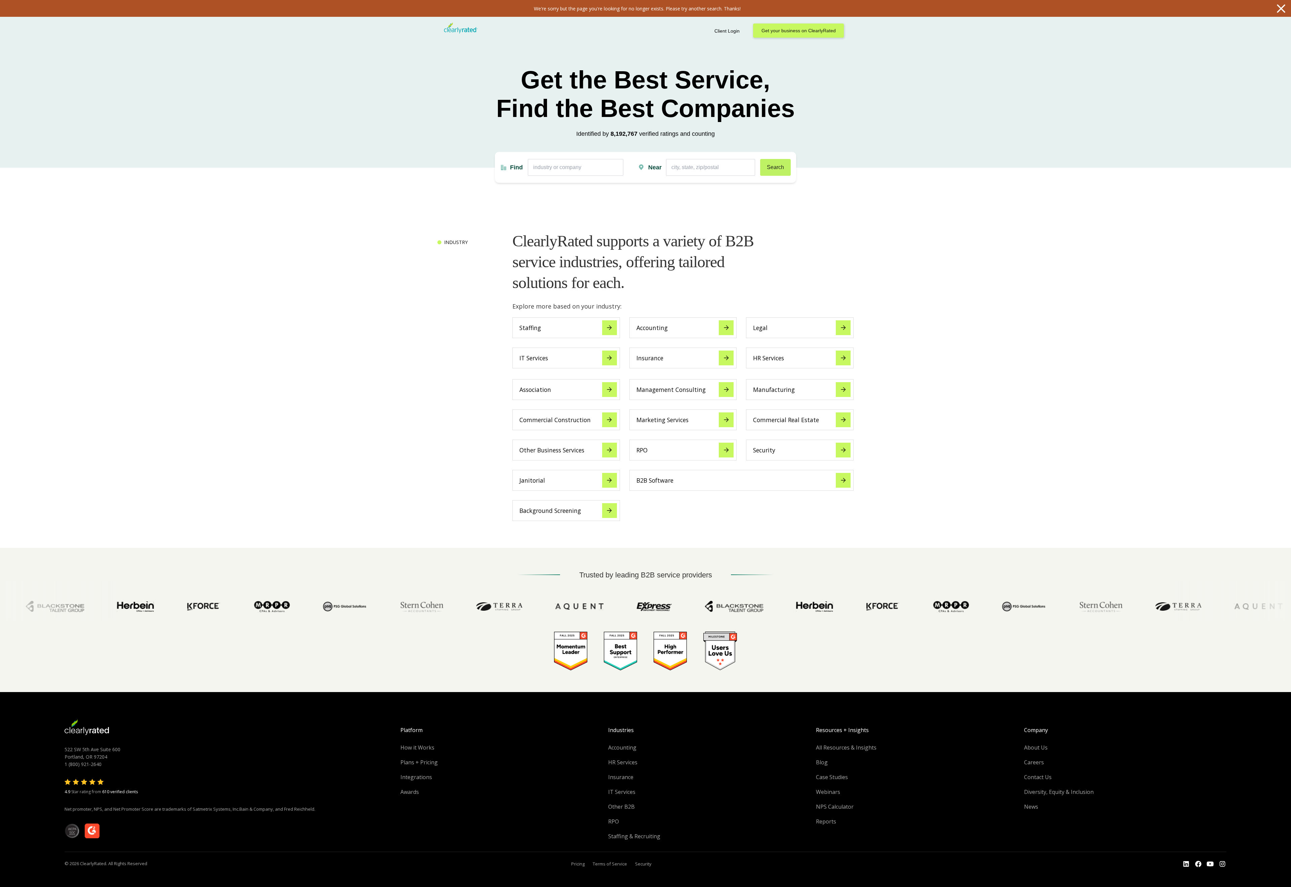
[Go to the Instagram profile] (1222, 864)
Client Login (727, 31)
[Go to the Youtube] (1198, 864)
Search (775, 167)
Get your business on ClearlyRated (798, 30)
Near (655, 167)
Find (516, 167)
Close (1281, 8)
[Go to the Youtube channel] (1210, 864)
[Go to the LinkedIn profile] (1186, 864)
